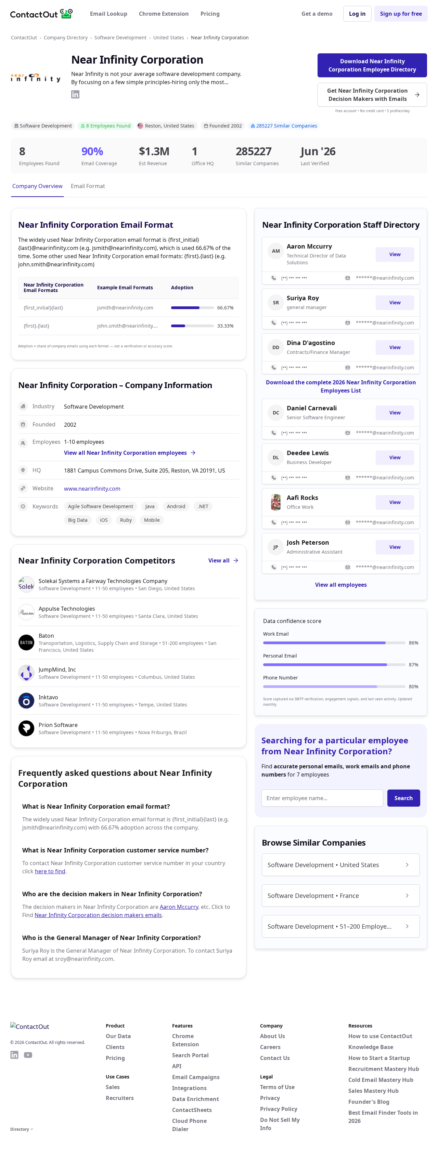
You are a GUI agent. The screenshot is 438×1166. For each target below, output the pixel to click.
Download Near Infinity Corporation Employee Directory (372, 65)
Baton (46, 635)
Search (404, 798)
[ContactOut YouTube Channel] (28, 1087)
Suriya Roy (303, 297)
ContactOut (24, 37)
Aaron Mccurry (179, 907)
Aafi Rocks (302, 497)
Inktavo (48, 697)
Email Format (88, 186)
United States (168, 37)
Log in (357, 13)
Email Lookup (108, 13)
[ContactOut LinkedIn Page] (14, 1087)
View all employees (341, 584)
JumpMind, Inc (57, 669)
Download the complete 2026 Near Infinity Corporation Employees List (341, 386)
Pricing (210, 13)
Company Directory (66, 37)
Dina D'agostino (311, 342)
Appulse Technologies (67, 608)
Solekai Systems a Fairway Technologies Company (103, 581)
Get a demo (317, 13)
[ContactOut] (43, 14)
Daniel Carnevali (312, 408)
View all (219, 560)
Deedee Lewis (308, 452)
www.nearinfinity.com (92, 488)
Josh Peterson (308, 542)
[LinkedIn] (75, 94)
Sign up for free (401, 13)
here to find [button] (50, 871)
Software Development (120, 37)
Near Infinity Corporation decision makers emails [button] (98, 915)
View (395, 254)
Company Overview (37, 186)
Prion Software (58, 725)
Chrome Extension (164, 13)
